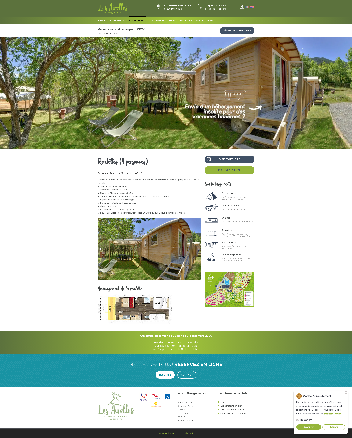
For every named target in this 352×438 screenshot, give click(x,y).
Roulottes (227, 230)
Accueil (101, 20)
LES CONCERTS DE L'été (232, 409)
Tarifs (172, 20)
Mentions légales (166, 433)
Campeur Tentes (231, 205)
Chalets (225, 217)
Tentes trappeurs (231, 254)
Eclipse (223, 402)
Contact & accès (204, 20)
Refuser (334, 427)
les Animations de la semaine (234, 413)
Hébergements (136, 20)
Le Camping (116, 20)
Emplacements (230, 193)
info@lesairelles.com (215, 9)
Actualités (186, 20)
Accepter (308, 427)
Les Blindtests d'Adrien (231, 406)
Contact (187, 375)
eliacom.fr (189, 433)
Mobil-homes (228, 242)
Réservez (165, 375)
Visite (229, 159)
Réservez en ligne (229, 170)
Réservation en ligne (237, 30)
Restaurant (158, 20)
